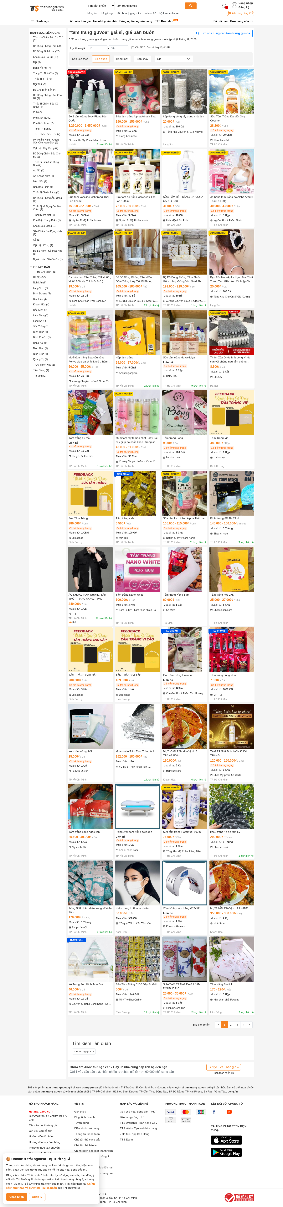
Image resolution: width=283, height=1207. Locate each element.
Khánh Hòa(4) (41, 304)
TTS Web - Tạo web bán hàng (138, 1128)
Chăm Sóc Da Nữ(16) (45, 57)
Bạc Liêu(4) (40, 299)
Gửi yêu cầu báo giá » (223, 1067)
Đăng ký (244, 7)
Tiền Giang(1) (41, 370)
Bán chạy (142, 58)
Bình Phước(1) (42, 337)
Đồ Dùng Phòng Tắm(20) (47, 46)
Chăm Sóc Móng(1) (44, 225)
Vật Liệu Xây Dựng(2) (45, 148)
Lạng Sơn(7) (40, 288)
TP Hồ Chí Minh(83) (44, 271)
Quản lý (37, 1196)
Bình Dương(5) (42, 293)
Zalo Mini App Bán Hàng (134, 1133)
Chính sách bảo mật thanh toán (93, 1150)
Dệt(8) (37, 62)
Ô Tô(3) (37, 112)
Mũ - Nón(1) (40, 181)
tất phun (122, 13)
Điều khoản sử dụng (86, 1128)
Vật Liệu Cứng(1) (43, 245)
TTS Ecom (126, 1139)
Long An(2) (39, 320)
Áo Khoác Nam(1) (43, 175)
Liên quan (101, 58)
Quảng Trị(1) (40, 359)
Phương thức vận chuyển (44, 1147)
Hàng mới (122, 58)
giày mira (135, 13)
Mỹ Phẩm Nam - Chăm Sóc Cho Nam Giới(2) (46, 141)
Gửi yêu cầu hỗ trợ (40, 1130)
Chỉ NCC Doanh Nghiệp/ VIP (152, 47)
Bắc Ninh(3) (40, 309)
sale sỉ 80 (150, 13)
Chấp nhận (16, 1196)
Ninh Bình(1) (40, 353)
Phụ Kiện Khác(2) (43, 123)
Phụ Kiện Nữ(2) (42, 117)
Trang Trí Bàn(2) (42, 128)
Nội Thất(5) (39, 84)
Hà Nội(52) (39, 277)
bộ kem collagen (169, 13)
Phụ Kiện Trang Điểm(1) (47, 220)
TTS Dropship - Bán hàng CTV (138, 1122)
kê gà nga (107, 13)
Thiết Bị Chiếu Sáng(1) (46, 192)
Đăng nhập (246, 2)
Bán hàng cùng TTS (242, 13)
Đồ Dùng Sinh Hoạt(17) (46, 51)
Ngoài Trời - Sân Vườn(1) (48, 259)
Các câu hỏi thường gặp (43, 1125)
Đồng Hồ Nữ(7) (42, 67)
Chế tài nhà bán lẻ (85, 1145)
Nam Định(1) (40, 348)
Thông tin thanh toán (87, 1133)
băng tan (92, 13)
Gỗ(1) (36, 239)
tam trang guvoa (84, 1051)
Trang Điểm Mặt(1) (44, 214)
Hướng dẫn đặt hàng (41, 1136)
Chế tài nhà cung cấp (87, 1139)
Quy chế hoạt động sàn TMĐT (138, 1111)
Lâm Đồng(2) (40, 315)
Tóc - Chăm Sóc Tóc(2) (46, 134)
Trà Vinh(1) (39, 375)
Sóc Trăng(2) (40, 326)
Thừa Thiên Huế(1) (44, 364)
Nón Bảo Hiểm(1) (43, 186)
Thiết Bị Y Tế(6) (42, 78)
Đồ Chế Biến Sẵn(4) (44, 89)
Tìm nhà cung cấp (225, 33)
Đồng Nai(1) (40, 342)
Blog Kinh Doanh (84, 1117)
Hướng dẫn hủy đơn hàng (44, 1142)
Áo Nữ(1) (38, 170)
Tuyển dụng (81, 1122)
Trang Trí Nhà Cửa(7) (45, 73)
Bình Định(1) (40, 331)
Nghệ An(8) (39, 282)
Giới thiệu (80, 1111)
